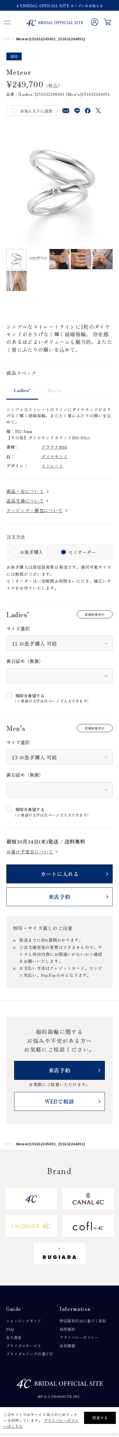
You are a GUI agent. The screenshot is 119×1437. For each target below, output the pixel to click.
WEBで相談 (59, 1101)
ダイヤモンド (54, 456)
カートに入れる (59, 874)
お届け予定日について (29, 852)
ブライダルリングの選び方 (29, 1354)
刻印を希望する (30, 695)
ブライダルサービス (23, 1345)
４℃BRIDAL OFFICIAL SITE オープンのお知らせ (59, 6)
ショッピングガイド (23, 1321)
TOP (6, 39)
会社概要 (67, 1345)
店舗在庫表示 (95, 614)
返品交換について (25, 501)
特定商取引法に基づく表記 (83, 1321)
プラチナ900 (54, 447)
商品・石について (25, 491)
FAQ (10, 1329)
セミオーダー (82, 551)
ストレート (52, 466)
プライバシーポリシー (79, 1337)
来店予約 (59, 896)
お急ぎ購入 (31, 551)
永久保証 (14, 1337)
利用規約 (67, 1329)
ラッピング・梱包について (34, 510)
